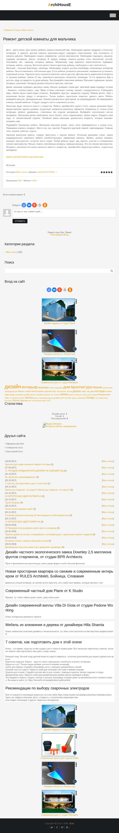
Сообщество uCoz (14, 447)
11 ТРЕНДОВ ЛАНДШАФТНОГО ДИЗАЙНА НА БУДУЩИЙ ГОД (34, 471)
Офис (7, 398)
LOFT (48, 401)
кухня (89, 395)
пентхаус (8, 401)
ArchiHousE (59, 4)
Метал (21, 391)
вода (7, 395)
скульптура (36, 401)
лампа (95, 395)
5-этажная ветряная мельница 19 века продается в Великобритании (37, 515)
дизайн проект (29, 395)
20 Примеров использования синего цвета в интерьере (31, 528)
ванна (50, 398)
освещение (81, 398)
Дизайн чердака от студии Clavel (59, 323)
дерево (77, 391)
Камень (40, 391)
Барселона (103, 398)
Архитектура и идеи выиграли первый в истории (27, 464)
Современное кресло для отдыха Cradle (59, 758)
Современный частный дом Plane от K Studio (44, 591)
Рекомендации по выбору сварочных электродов (47, 688)
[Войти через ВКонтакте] (29, 205)
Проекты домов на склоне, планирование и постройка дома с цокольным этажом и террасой (48, 534)
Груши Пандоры (12, 502)
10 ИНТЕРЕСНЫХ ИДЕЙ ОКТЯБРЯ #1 (23, 496)
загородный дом (11, 391)
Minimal (16, 400)
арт (30, 401)
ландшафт (58, 388)
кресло (72, 395)
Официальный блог (15, 444)
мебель (64, 394)
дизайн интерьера (16, 395)
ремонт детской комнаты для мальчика (24, 157)
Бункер (47, 395)
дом (66, 387)
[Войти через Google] (39, 205)
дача (92, 391)
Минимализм (104, 394)
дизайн (13, 386)
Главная (7, 30)
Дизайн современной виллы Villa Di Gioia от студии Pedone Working (59, 607)
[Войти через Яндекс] (34, 205)
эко (88, 391)
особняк (108, 391)
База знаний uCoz (14, 451)
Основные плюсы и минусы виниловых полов (26, 541)
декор (35, 398)
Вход (66, 235)
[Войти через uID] (24, 205)
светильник (61, 391)
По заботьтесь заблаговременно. (20, 477)
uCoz (71, 823)
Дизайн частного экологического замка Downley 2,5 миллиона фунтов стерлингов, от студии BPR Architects (58, 554)
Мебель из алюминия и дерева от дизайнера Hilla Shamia (54, 625)
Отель (56, 395)
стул (97, 398)
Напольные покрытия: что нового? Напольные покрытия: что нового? (37, 490)
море (44, 401)
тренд (51, 388)
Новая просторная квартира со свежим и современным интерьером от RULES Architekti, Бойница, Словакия (59, 573)
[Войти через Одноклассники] (45, 205)
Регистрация (56, 235)
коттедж (100, 391)
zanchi (40, 172)
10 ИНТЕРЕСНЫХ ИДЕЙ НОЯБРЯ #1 (22, 522)
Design (90, 397)
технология (14, 398)
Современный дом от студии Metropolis (59, 382)
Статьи (17, 30)
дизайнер (57, 398)
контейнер (40, 395)
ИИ (62, 398)
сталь (84, 395)
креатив (48, 391)
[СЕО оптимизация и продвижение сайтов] (59, 426)
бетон (34, 391)
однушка (24, 400)
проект (22, 398)
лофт (84, 391)
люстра (69, 391)
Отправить (20, 221)
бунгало (78, 395)
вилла (29, 397)
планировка (43, 398)
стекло (28, 391)
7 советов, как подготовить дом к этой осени (26, 483)
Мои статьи (28, 30)
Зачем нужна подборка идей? (19, 509)
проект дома (107, 388)
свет (54, 391)
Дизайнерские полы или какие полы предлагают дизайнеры (33, 547)
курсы (74, 398)
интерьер (29, 387)
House (97, 387)
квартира (43, 387)
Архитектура (81, 387)
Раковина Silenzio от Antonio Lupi (59, 354)
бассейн (67, 398)
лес (52, 395)
